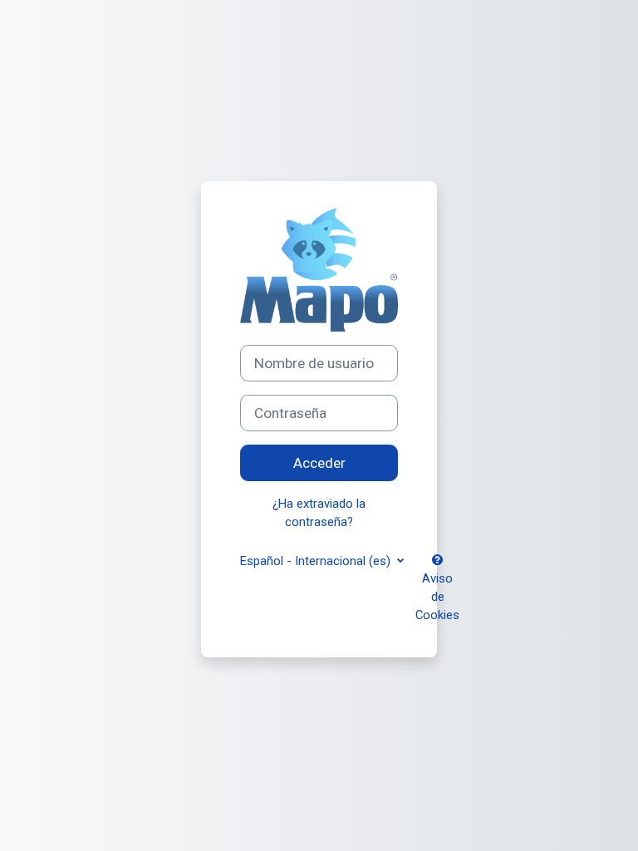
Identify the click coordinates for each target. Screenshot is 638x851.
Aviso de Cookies (437, 596)
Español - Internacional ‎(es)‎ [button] (317, 560)
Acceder (319, 463)
